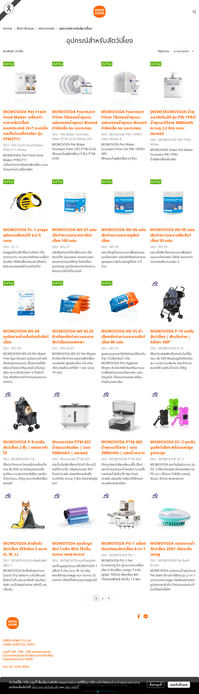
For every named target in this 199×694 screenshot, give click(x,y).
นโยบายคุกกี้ (72, 687)
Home (7, 28)
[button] (194, 11)
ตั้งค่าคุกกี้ (155, 684)
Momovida (46, 28)
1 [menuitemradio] (96, 598)
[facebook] (139, 616)
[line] (146, 616)
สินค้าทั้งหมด (25, 28)
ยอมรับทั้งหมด (179, 684)
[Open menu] (6, 12)
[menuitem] (109, 598)
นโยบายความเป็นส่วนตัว (45, 687)
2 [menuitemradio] (102, 598)
